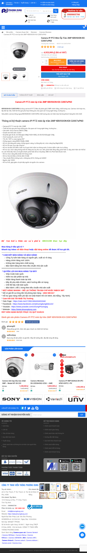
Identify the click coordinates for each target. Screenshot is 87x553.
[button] (57, 62)
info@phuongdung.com (16, 511)
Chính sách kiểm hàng (52, 444)
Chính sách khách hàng (52, 452)
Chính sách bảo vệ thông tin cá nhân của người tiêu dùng (19, 445)
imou (20, 543)
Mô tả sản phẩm (9, 95)
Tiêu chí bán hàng (8, 433)
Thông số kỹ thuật (26, 95)
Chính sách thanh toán (52, 426)
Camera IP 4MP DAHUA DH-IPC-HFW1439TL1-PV (71, 382)
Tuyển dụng (24, 3)
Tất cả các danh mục (32, 11)
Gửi (81, 415)
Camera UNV (31, 538)
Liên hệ (33, 3)
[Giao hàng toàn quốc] (48, 16)
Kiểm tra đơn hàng (48, 5)
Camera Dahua (21, 535)
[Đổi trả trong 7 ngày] (48, 21)
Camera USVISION (15, 538)
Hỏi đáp (51, 95)
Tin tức (16, 3)
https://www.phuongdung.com (18, 514)
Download (9, 4)
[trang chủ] (3, 32)
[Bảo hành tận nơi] (26, 21)
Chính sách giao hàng (52, 429)
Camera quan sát (19, 532)
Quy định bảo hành (9, 437)
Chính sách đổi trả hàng (52, 448)
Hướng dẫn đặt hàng (51, 437)
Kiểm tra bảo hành (48, 2)
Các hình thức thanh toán (53, 441)
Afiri (24, 538)
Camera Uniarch (7, 540)
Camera (18, 540)
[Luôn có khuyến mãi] (26, 16)
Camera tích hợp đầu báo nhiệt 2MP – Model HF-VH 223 (14, 382)
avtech (23, 540)
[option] (19, 54)
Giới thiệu (9, 3)
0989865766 (50, 85)
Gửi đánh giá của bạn (32, 322)
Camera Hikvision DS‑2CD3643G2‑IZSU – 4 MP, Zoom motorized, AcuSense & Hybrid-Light (42, 382)
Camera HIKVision (8, 535)
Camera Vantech (32, 532)
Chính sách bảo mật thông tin (54, 433)
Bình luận (40, 95)
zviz (10, 543)
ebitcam (34, 540)
